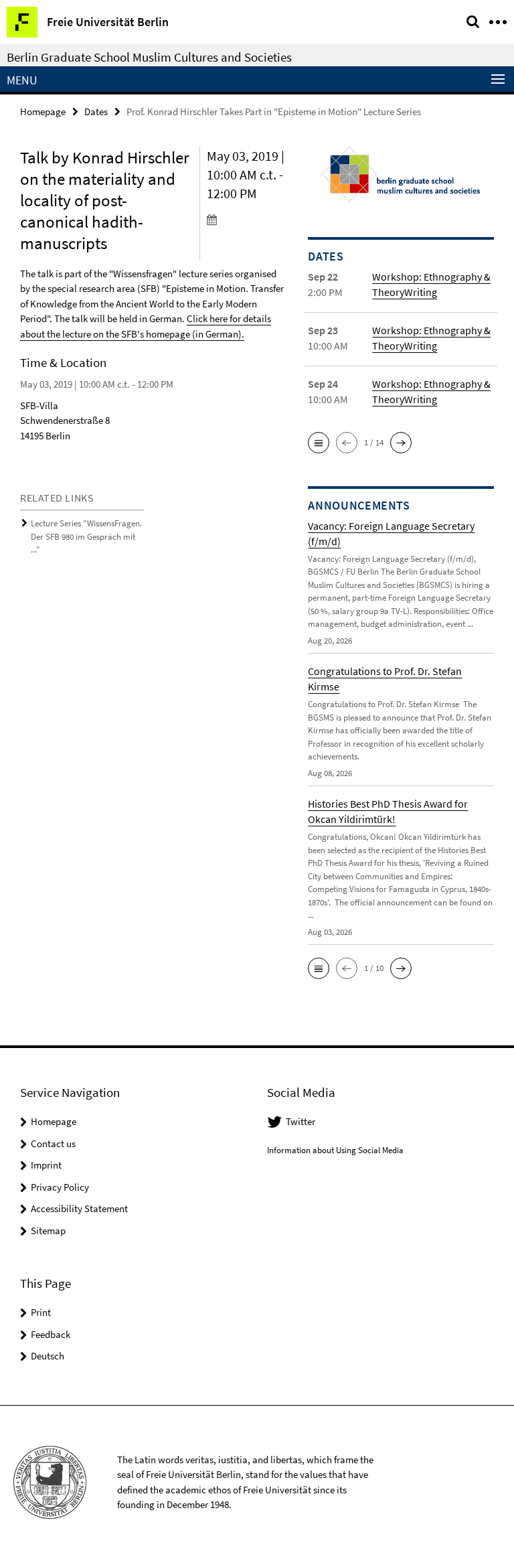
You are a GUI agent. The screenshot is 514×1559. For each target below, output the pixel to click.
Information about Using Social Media (335, 1150)
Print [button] (41, 1312)
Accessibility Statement (79, 1208)
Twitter (300, 1121)
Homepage (43, 111)
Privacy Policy (60, 1187)
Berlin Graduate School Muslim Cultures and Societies (149, 57)
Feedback (50, 1334)
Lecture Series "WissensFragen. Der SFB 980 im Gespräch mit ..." (86, 536)
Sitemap (48, 1230)
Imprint (46, 1165)
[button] (318, 442)
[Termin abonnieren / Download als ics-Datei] (247, 219)
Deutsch (47, 1355)
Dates (96, 111)
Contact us (53, 1143)
